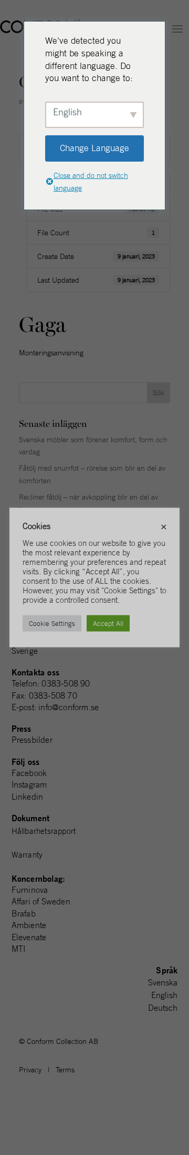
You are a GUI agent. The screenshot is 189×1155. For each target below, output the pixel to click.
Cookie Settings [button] (52, 623)
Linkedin (28, 796)
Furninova (30, 889)
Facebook (29, 773)
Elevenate (29, 937)
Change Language (94, 148)
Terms (65, 1069)
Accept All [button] (108, 623)
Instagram (29, 784)
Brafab (24, 913)
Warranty (27, 855)
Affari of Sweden (41, 901)
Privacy (30, 1069)
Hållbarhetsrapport (44, 831)
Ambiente (29, 925)
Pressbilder (32, 739)
